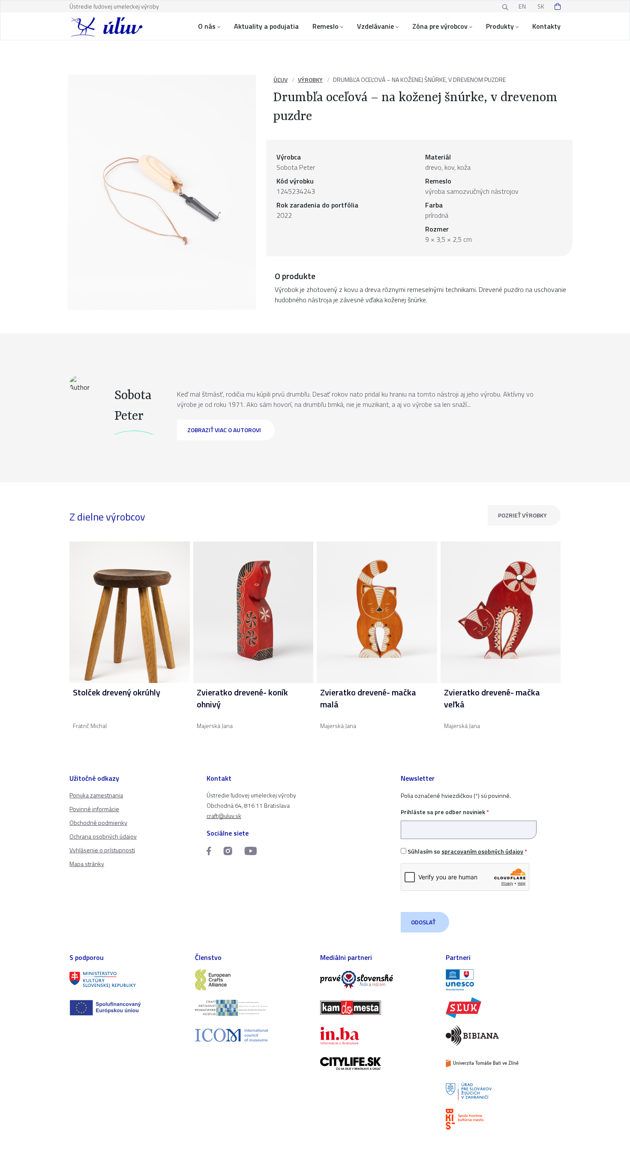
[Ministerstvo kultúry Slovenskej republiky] (127, 979)
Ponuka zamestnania (96, 795)
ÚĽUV (280, 79)
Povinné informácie (94, 808)
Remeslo (325, 26)
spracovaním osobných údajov (482, 851)
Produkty (500, 26)
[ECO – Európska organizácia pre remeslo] (252, 1007)
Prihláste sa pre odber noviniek (445, 811)
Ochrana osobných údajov (103, 836)
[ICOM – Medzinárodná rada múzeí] (252, 1035)
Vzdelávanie (375, 26)
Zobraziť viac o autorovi (224, 429)
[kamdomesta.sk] (377, 1007)
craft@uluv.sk (224, 815)
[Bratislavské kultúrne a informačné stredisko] (503, 1119)
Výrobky (310, 79)
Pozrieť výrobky (522, 515)
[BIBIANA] (503, 1035)
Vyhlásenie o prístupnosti (102, 849)
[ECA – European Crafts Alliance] (252, 979)
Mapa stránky (86, 863)
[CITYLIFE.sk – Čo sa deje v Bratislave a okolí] (377, 1063)
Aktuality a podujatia (266, 26)
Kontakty (546, 26)
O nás (207, 26)
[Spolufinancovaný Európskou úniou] (127, 1007)
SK (540, 6)
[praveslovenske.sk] (377, 979)
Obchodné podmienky (98, 822)
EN (522, 6)
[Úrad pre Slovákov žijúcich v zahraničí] (503, 1091)
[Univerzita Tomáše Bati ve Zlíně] (503, 1063)
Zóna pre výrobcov (440, 26)
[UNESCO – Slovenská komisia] (503, 979)
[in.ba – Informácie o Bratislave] (377, 1035)
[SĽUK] (503, 1007)
